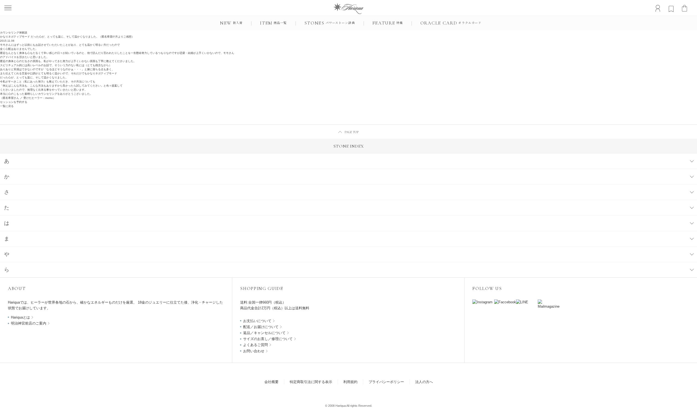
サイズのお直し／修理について (268, 339)
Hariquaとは (20, 317)
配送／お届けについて (261, 327)
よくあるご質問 (255, 345)
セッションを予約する (13, 101)
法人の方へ (424, 382)
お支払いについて (257, 321)
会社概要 (271, 382)
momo (49, 97)
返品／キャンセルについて (264, 333)
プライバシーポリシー (386, 382)
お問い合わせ (253, 351)
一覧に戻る (7, 106)
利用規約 (350, 382)
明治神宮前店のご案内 (28, 323)
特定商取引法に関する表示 (311, 382)
